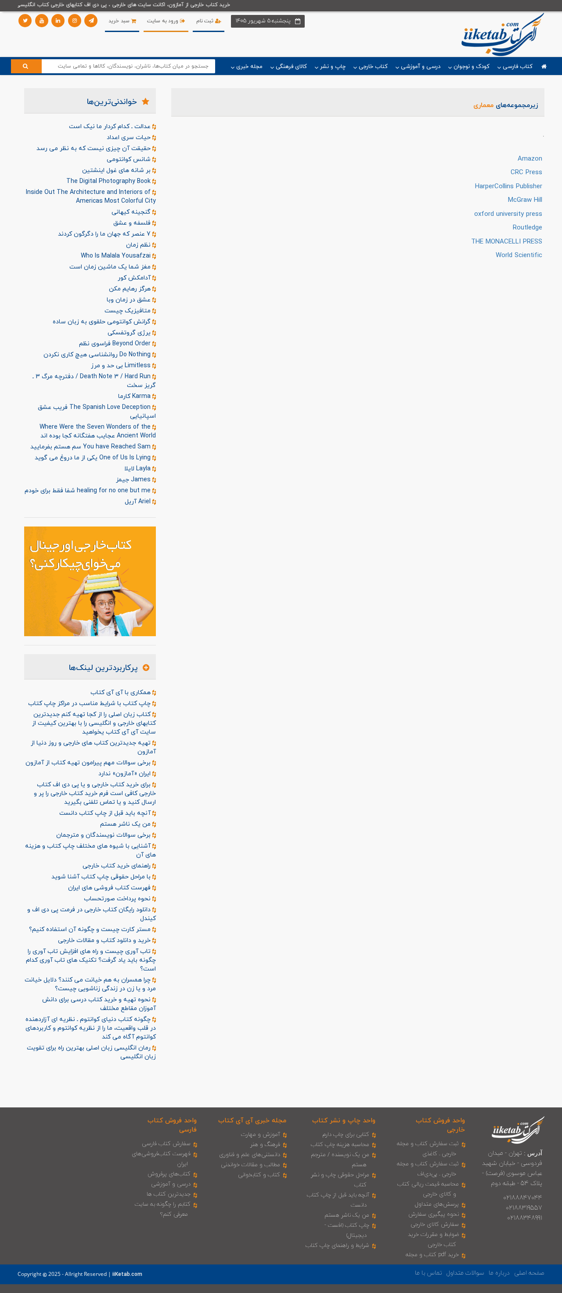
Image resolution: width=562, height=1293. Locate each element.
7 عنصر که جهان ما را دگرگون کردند (105, 234)
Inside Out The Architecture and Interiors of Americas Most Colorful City (91, 196)
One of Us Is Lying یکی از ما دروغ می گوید (93, 458)
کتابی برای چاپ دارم (345, 1135)
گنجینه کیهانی (132, 212)
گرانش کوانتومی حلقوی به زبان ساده (102, 322)
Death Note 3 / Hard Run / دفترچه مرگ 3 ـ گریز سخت (94, 381)
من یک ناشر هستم (126, 824)
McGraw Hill (525, 200)
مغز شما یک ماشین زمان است (110, 267)
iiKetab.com (127, 1274)
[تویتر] (25, 20)
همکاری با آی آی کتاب (121, 692)
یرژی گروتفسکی (130, 333)
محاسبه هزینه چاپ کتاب (340, 1145)
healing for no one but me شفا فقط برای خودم (88, 491)
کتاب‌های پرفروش (169, 1174)
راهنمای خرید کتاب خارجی (117, 866)
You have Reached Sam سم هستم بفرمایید (91, 447)
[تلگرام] (90, 20)
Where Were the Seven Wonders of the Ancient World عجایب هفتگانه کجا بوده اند (98, 431)
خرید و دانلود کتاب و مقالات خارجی (105, 940)
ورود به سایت (163, 21)
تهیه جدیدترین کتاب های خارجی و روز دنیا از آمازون (93, 747)
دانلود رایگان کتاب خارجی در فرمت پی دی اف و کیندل (91, 914)
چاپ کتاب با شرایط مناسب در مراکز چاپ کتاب (90, 703)
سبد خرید (119, 21)
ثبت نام (205, 21)
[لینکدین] (58, 20)
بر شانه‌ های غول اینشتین (117, 170)
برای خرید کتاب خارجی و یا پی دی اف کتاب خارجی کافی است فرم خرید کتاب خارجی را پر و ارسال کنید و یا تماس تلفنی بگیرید (95, 793)
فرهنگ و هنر (265, 1145)
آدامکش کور (135, 278)
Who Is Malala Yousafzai (116, 256)
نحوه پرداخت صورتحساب (118, 899)
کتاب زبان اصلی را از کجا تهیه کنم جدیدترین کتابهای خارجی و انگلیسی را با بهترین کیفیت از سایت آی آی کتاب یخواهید (94, 723)
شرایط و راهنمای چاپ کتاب (337, 1246)
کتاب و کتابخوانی (259, 1175)
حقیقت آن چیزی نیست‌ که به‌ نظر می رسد (94, 148)
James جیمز (134, 480)
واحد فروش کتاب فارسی (172, 1125)
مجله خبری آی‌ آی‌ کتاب (252, 1120)
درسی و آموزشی (171, 1184)
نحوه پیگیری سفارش (433, 1214)
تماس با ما (428, 1273)
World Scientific (519, 255)
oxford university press (508, 214)
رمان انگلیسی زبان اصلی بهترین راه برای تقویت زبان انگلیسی (91, 1052)
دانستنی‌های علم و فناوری (249, 1155)
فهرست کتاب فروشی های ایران (110, 888)
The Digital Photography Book (109, 181)
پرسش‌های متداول (437, 1204)
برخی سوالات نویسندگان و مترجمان (104, 835)
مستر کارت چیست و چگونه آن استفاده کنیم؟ (90, 929)
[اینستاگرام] (74, 20)
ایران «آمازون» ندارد (125, 774)
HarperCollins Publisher (508, 186)
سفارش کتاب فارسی (166, 1144)
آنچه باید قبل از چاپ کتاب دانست (105, 813)
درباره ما (499, 1273)
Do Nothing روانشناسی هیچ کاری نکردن (97, 355)
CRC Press (526, 172)
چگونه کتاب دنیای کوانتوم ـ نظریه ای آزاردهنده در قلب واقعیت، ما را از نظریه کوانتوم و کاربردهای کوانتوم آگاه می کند (90, 1028)
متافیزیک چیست (128, 311)
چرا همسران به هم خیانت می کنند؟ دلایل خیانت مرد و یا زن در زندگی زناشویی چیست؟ (90, 984)
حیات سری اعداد (129, 137)
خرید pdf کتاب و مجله (432, 1255)
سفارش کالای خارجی (435, 1225)
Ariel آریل (138, 502)
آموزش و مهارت (260, 1135)
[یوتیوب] (41, 20)
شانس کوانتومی (129, 159)
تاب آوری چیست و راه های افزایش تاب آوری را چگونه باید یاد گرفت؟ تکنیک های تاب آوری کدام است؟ (91, 960)
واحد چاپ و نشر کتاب (343, 1120)
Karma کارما (135, 396)
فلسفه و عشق (132, 223)
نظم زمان (139, 245)
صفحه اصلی (529, 1273)
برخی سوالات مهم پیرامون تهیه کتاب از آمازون (88, 763)
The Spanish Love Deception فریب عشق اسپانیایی (97, 411)
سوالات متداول (465, 1273)
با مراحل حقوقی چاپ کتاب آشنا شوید (101, 877)
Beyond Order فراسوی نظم (115, 344)
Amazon (530, 159)
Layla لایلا (138, 469)
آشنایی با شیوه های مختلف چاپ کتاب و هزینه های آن (90, 850)
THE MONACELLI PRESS (506, 242)
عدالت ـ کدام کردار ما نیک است (110, 126)
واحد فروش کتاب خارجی (440, 1125)
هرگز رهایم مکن (130, 289)
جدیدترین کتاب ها (169, 1194)
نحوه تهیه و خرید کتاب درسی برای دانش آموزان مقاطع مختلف (99, 1004)
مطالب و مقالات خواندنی (250, 1165)
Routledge (527, 228)
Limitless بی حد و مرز (121, 366)
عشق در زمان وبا (129, 300)
